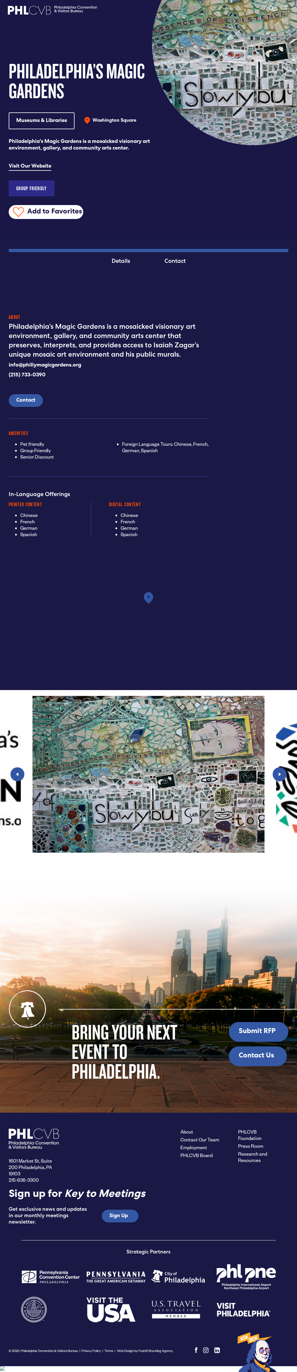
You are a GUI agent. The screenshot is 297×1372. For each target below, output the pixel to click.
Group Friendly (31, 188)
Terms (108, 1350)
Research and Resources (252, 1157)
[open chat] (256, 1351)
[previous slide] (17, 774)
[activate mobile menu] (284, 8)
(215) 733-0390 (27, 375)
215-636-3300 (24, 1180)
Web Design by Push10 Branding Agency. (145, 1350)
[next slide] (279, 774)
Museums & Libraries (41, 120)
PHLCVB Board (196, 1155)
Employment (193, 1147)
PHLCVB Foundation (250, 1135)
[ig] (206, 1350)
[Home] (52, 12)
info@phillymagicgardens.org (45, 365)
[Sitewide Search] (272, 11)
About (186, 1132)
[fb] (196, 1350)
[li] (217, 1350)
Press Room (250, 1146)
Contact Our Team (199, 1139)
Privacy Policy (91, 1350)
